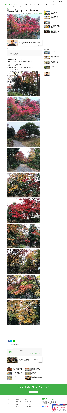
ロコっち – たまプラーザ (28, 404)
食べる (26, 4)
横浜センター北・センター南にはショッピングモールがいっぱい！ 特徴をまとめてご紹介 (55, 22)
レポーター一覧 (18, 401)
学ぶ (42, 4)
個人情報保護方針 (18, 406)
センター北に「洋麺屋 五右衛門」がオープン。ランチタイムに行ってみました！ (55, 26)
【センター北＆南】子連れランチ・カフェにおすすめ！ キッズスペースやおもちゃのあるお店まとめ (55, 17)
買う (30, 4)
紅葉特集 (17, 344)
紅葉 (14, 344)
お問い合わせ (60, 1)
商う (46, 4)
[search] (61, 4)
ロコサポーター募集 (28, 401)
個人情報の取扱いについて (19, 408)
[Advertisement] (24, 332)
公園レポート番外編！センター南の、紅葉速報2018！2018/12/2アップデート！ (22, 6)
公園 (11, 344)
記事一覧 (17, 399)
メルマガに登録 (33, 391)
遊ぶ (34, 4)
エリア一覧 (54, 1)
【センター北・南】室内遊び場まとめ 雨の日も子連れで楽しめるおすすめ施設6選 (55, 12)
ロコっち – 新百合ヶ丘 (28, 406)
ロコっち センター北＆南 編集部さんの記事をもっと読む (32, 353)
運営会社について (27, 399)
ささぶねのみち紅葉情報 (13, 54)
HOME (8, 6)
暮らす (38, 4)
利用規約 (17, 404)
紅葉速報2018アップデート (13, 53)
